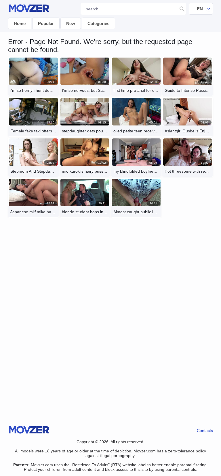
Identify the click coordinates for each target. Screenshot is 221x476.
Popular (46, 23)
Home (20, 23)
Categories (98, 23)
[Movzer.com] (28, 9)
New (70, 23)
